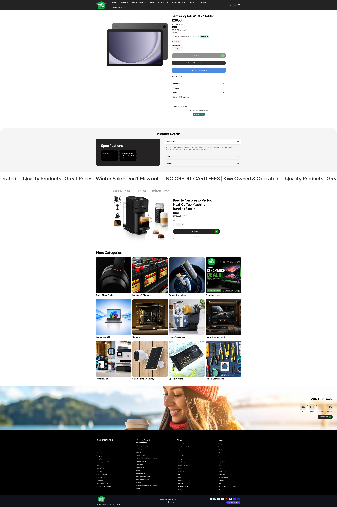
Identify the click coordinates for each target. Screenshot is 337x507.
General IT (139, 488)
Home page (99, 456)
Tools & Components (117, 7)
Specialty (202, 2)
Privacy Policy (100, 459)
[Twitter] (179, 77)
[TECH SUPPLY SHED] (101, 5)
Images (179, 450)
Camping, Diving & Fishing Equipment (147, 458)
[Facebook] (177, 77)
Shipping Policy (100, 468)
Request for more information (199, 63)
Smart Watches (222, 459)
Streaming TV (222, 474)
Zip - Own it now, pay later (103, 486)
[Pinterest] (182, 77)
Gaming (138, 482)
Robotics (220, 450)
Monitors (179, 468)
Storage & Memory (223, 471)
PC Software (180, 480)
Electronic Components (143, 476)
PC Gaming (180, 477)
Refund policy (100, 480)
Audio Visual (139, 449)
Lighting (179, 459)
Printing (220, 444)
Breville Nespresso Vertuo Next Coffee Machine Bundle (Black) (192, 204)
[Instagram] (171, 502)
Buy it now (196, 237)
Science (220, 453)
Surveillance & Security (224, 477)
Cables (151, 2)
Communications (141, 461)
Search (98, 465)
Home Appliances (182, 444)
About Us (98, 444)
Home (114, 2)
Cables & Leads (140, 455)
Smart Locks (221, 456)
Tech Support (99, 471)
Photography (181, 483)
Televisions (221, 480)
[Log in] (235, 5)
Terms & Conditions (101, 474)
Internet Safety (181, 456)
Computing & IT (162, 2)
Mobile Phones (181, 462)
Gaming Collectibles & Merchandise (146, 485)
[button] (239, 5)
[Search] (230, 5)
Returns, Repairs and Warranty (104, 462)
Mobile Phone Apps (182, 465)
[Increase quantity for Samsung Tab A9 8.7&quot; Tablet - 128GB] (181, 49)
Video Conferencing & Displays (227, 486)
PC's (178, 474)
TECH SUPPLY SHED (173, 499)
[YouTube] (174, 502)
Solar (219, 465)
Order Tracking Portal (102, 483)
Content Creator (141, 467)
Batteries (138, 452)
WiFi (219, 489)
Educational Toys (141, 473)
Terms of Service (100, 477)
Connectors (139, 464)
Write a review (198, 114)
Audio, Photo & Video (137, 2)
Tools (219, 483)
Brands (98, 447)
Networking (180, 471)
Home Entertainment (178, 2)
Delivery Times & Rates (102, 453)
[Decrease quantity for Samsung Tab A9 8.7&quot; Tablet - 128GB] (173, 49)
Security (191, 2)
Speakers (220, 468)
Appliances (123, 2)
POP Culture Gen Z (182, 486)
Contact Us (99, 450)
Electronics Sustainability (143, 479)
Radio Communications (224, 447)
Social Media (221, 462)
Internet (179, 453)
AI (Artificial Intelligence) (143, 446)
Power (179, 489)
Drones (138, 470)
